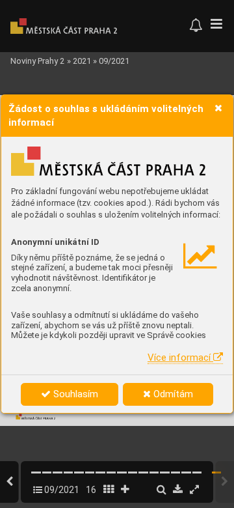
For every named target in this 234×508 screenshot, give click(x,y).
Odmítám (172, 394)
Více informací (180, 357)
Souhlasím (74, 394)
